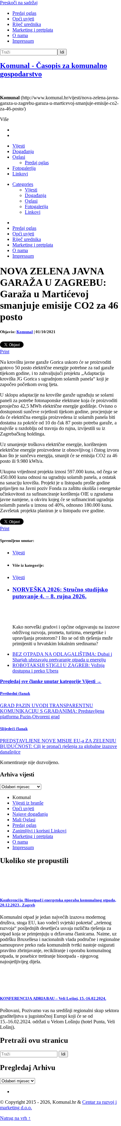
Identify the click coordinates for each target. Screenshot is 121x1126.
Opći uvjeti (23, 18)
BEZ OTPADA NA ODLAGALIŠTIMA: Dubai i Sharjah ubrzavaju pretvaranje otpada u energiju (62, 656)
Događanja (23, 151)
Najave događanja (30, 814)
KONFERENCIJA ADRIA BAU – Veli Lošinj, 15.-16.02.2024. (53, 998)
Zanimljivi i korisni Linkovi (39, 830)
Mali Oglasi (23, 819)
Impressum (23, 41)
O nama (20, 35)
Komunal (24, 331)
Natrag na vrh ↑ (15, 1118)
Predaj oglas (24, 13)
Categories (22, 184)
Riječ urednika (26, 24)
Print (4, 351)
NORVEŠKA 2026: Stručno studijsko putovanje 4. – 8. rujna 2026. (60, 593)
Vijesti (18, 145)
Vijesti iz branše (27, 803)
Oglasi (18, 157)
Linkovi (20, 173)
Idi (62, 52)
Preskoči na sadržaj (19, 2)
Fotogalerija (24, 168)
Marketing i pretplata (32, 29)
